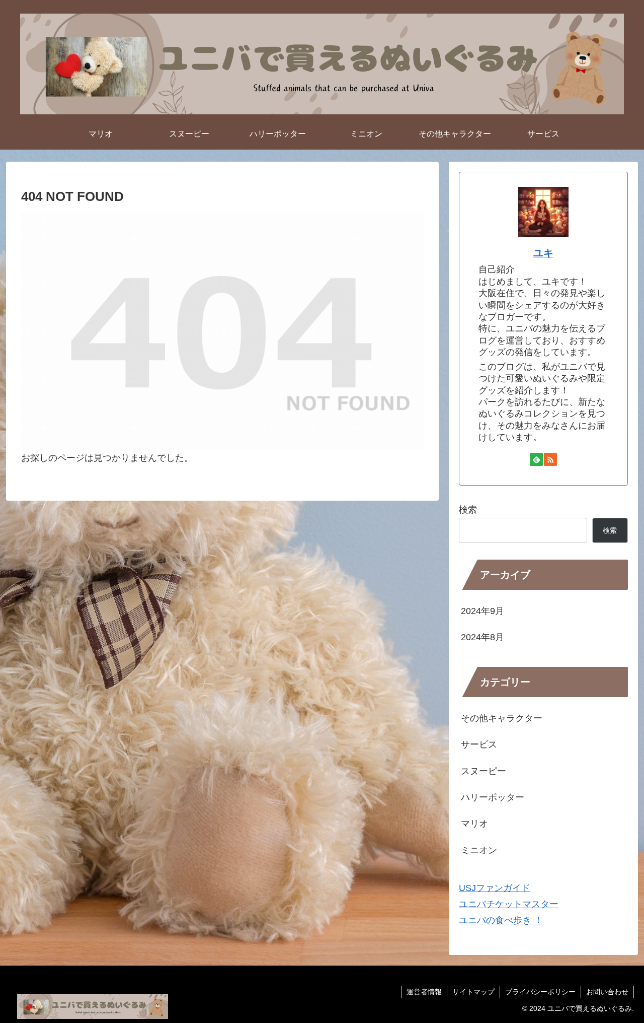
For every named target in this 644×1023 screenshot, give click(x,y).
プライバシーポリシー (540, 992)
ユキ (543, 252)
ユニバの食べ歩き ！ (501, 920)
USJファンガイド (494, 888)
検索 (468, 510)
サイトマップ (473, 992)
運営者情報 (424, 992)
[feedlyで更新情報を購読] (536, 459)
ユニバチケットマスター (508, 904)
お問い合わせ (607, 992)
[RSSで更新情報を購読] (550, 459)
